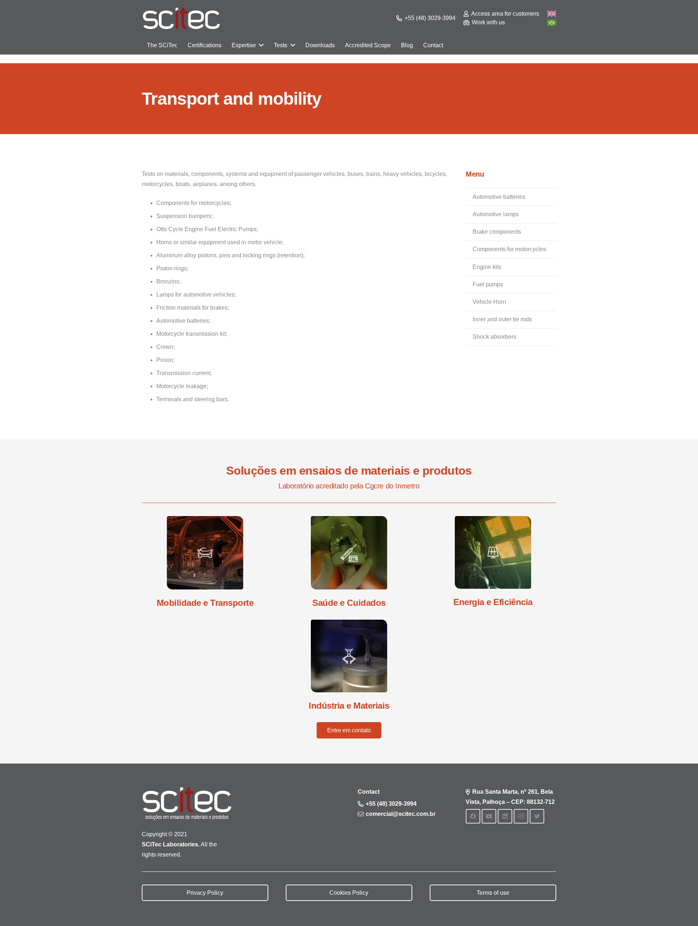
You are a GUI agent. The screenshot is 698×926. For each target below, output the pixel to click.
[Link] (181, 18)
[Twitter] (537, 816)
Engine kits (487, 267)
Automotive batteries (499, 197)
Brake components (497, 232)
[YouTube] (489, 816)
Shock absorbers (494, 337)
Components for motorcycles (509, 249)
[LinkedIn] (505, 816)
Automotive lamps (496, 214)
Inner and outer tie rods (502, 319)
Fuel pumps (488, 284)
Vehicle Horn (489, 302)
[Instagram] (521, 816)
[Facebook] (473, 816)
